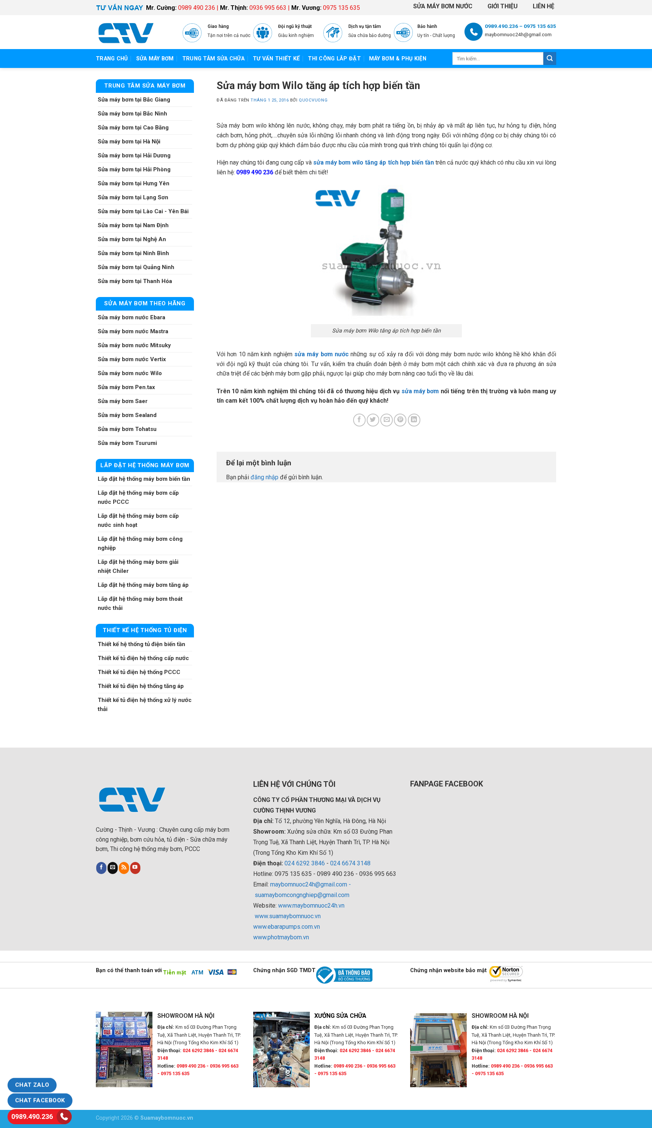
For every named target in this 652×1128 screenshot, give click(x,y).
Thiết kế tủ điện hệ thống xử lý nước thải (145, 705)
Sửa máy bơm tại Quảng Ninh (136, 267)
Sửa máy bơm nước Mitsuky (134, 345)
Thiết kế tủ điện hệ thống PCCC (139, 672)
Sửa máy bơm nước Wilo (130, 373)
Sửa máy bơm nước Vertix (132, 359)
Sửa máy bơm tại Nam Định (133, 225)
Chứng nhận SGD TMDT (284, 970)
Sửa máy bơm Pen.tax (126, 387)
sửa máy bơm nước (321, 354)
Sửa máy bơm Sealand (127, 415)
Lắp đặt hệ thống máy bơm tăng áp (143, 585)
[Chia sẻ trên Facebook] (359, 420)
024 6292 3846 (304, 863)
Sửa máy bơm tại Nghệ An (132, 239)
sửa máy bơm (420, 391)
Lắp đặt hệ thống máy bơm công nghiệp (140, 543)
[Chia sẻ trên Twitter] (373, 420)
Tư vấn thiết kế (276, 58)
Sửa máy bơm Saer (123, 401)
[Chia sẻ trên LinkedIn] (414, 420)
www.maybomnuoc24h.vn (310, 905)
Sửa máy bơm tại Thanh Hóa (135, 281)
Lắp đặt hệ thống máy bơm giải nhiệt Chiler (138, 566)
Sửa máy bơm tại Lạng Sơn (133, 197)
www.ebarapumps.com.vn (286, 926)
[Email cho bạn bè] (386, 420)
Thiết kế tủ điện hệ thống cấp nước (143, 658)
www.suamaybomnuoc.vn (288, 916)
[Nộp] (549, 58)
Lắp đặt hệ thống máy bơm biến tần (144, 479)
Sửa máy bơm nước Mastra (133, 331)
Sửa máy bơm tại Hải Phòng (134, 169)
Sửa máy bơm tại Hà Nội (129, 141)
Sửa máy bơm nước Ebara (131, 317)
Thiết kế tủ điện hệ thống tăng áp (141, 686)
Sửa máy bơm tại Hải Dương (134, 155)
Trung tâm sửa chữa (213, 58)
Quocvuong (313, 100)
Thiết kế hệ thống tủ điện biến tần (141, 644)
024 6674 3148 (350, 863)
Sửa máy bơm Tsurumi (127, 443)
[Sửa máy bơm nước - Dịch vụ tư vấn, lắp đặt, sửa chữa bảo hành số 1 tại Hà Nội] (133, 32)
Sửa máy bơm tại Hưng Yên (133, 183)
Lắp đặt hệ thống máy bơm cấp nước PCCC (138, 497)
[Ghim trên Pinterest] (400, 420)
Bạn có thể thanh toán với (129, 970)
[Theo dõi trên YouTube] (135, 868)
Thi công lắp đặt (334, 58)
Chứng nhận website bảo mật (448, 970)
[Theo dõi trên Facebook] (101, 868)
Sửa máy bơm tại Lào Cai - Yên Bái (143, 211)
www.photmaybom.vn (281, 937)
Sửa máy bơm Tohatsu (127, 429)
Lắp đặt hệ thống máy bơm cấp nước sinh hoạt (138, 520)
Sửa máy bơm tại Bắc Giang (134, 99)
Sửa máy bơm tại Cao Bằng (133, 127)
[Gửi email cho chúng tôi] (113, 868)
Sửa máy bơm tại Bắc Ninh (132, 113)
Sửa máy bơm (155, 58)
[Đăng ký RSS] (124, 868)
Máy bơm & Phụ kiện (397, 58)
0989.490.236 (32, 1116)
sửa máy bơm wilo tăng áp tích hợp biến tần (373, 162)
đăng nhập (264, 477)
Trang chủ (112, 58)
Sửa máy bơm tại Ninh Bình (133, 253)
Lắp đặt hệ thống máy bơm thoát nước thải (140, 603)
